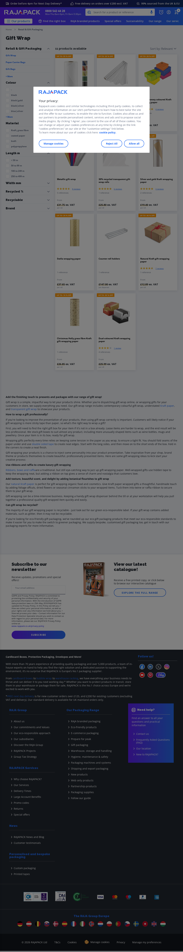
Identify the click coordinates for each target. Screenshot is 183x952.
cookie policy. (107, 132)
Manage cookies (53, 143)
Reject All (111, 143)
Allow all (134, 143)
